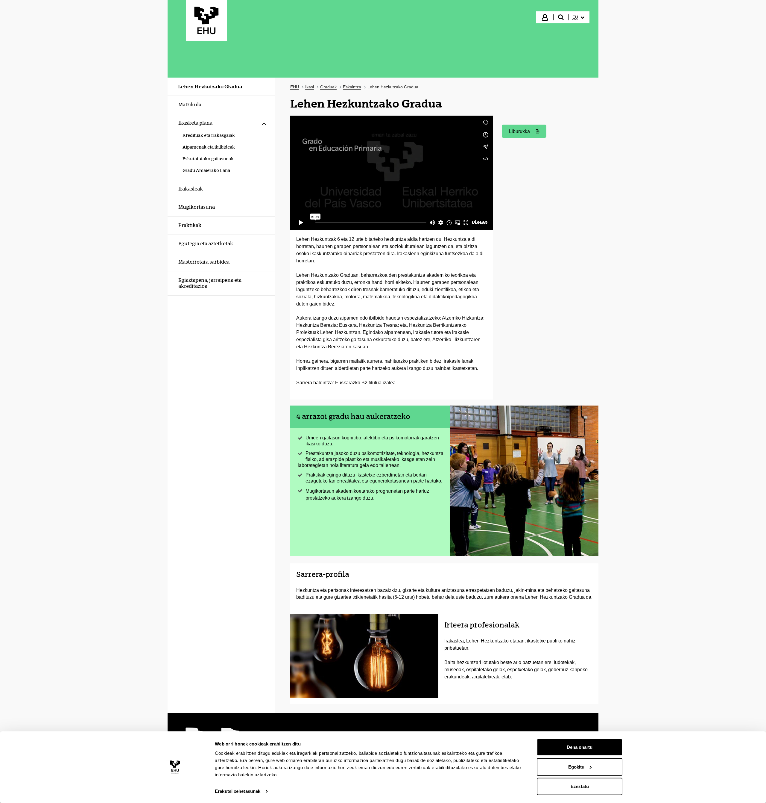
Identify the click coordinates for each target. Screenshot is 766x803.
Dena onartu (579, 747)
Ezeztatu (580, 786)
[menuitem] (578, 17)
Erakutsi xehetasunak (237, 791)
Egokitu (576, 766)
